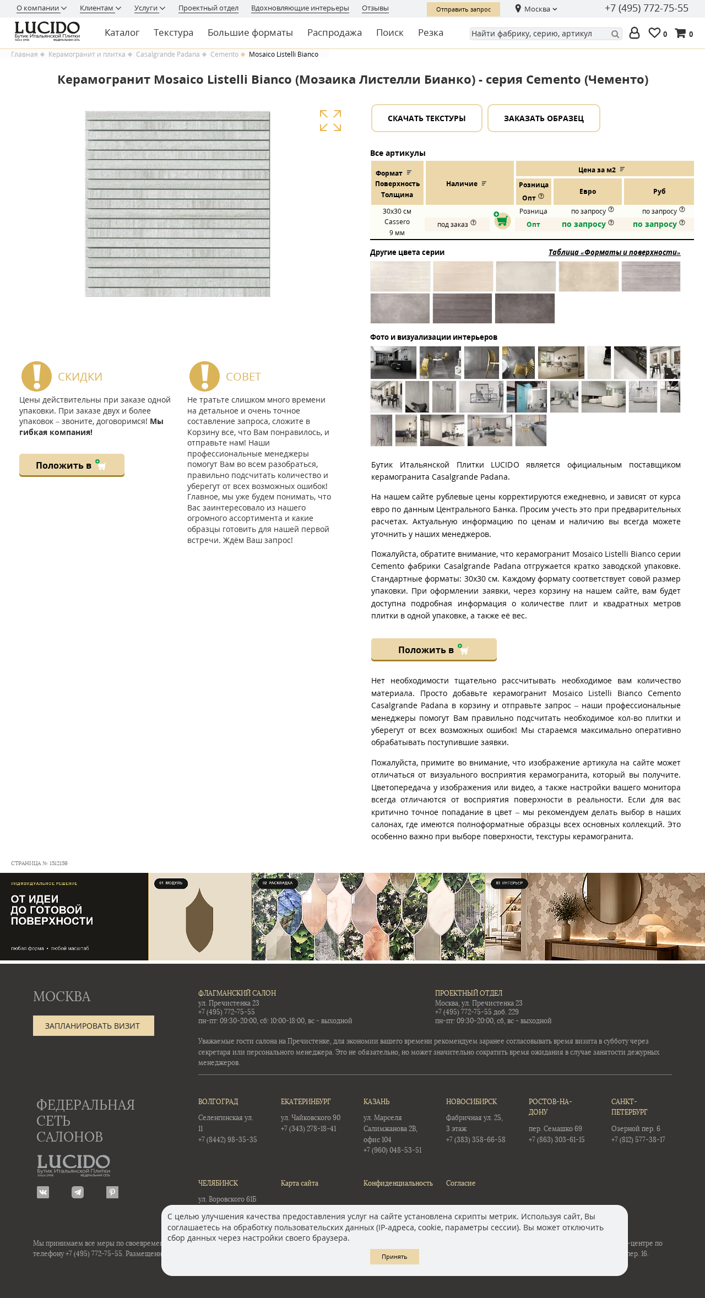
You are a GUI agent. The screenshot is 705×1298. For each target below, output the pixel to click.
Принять (395, 1256)
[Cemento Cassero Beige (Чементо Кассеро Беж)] (463, 282)
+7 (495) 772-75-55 (646, 8)
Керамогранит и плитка (87, 54)
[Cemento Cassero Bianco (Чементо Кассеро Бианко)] (400, 282)
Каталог (122, 32)
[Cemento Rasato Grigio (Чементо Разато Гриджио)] (400, 314)
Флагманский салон (237, 993)
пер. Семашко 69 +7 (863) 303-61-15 (557, 1121)
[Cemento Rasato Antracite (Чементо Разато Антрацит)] (525, 314)
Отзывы (375, 8)
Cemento (224, 54)
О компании (39, 8)
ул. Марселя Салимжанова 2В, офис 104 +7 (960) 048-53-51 (392, 1126)
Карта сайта (299, 1183)
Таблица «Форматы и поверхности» (615, 252)
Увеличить (330, 121)
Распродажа (334, 32)
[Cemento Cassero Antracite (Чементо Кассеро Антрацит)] (462, 314)
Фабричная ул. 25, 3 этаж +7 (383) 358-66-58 (476, 1121)
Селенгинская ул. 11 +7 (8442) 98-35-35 (227, 1121)
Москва (537, 9)
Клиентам (97, 8)
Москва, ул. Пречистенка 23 (479, 1003)
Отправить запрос (463, 9)
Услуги (146, 8)
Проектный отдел (208, 8)
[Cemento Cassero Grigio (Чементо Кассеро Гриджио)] (651, 282)
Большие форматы (250, 32)
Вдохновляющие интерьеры (300, 8)
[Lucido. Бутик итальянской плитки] (50, 31)
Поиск (390, 32)
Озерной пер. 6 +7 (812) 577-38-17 (638, 1121)
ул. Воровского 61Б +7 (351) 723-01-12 (227, 1197)
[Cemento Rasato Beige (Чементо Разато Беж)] (589, 282)
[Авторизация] (636, 34)
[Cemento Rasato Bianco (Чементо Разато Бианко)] (526, 282)
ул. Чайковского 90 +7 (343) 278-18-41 (310, 1115)
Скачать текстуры (427, 118)
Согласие (461, 1183)
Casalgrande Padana (168, 54)
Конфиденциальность (394, 1183)
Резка (430, 32)
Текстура (173, 32)
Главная (24, 54)
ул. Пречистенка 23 (228, 1003)
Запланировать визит (92, 1025)
